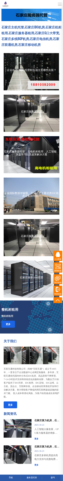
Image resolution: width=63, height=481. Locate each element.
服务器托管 (32, 477)
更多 (8, 324)
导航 (11, 477)
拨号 (53, 477)
